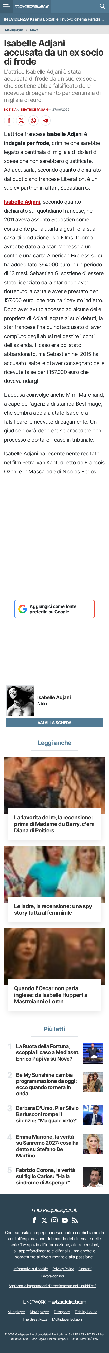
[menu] (6, 6)
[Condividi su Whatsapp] (33, 120)
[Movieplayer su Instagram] (54, 1220)
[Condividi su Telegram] (46, 120)
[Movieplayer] (54, 1209)
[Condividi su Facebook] (9, 120)
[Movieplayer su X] (44, 1220)
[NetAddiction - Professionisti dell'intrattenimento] (67, 1302)
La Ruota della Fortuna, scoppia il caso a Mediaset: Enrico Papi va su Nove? (48, 1052)
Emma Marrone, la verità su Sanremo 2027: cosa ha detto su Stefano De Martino (47, 1146)
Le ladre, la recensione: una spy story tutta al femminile (53, 909)
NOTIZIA (10, 109)
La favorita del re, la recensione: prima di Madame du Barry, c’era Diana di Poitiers (54, 824)
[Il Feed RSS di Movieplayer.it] (75, 1220)
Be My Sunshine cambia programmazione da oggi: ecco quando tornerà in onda (46, 1084)
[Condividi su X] (21, 120)
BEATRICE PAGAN (34, 109)
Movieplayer (14, 30)
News (34, 30)
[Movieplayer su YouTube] (65, 1220)
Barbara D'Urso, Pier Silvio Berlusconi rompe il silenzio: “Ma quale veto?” (47, 1114)
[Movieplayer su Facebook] (34, 1220)
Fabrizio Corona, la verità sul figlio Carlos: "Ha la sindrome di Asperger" (45, 1176)
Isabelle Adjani (22, 202)
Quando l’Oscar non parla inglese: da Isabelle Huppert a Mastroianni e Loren (50, 995)
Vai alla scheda (54, 722)
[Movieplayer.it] (32, 6)
